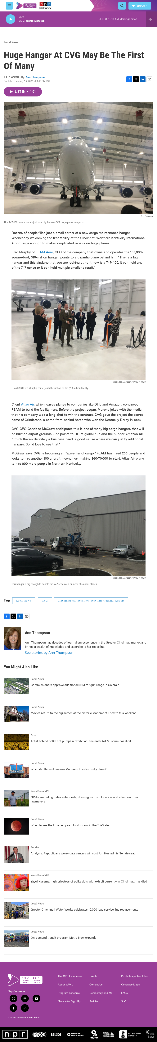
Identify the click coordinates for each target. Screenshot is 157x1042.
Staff (123, 1001)
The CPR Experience (70, 976)
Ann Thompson (35, 77)
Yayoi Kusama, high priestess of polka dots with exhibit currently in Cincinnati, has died (89, 881)
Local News (11, 42)
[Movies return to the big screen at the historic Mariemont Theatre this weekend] (16, 714)
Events (93, 976)
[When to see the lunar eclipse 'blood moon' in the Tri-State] (16, 826)
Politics (35, 847)
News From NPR (40, 791)
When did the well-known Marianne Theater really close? (68, 769)
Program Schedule (69, 992)
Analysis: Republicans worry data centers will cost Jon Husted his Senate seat (83, 853)
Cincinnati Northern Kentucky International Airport (91, 600)
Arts (33, 735)
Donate (141, 6)
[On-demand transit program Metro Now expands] (16, 938)
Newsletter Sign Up (69, 1001)
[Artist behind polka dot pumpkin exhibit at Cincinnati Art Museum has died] (16, 742)
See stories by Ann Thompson (49, 652)
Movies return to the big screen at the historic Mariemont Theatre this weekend (84, 713)
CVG (45, 600)
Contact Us (96, 984)
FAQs (124, 992)
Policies (93, 1001)
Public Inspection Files (134, 976)
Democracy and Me (100, 992)
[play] (10, 19)
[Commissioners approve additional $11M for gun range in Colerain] (16, 686)
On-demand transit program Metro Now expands (63, 937)
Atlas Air (27, 404)
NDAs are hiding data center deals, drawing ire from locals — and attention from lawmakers (84, 799)
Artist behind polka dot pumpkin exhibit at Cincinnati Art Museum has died (81, 741)
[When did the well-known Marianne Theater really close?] (16, 770)
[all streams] (151, 19)
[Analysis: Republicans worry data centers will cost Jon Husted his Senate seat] (16, 854)
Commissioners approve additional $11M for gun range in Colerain (75, 685)
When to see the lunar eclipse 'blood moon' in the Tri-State (70, 825)
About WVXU (65, 984)
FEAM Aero (44, 251)
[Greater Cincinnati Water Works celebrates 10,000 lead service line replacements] (16, 910)
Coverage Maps (130, 984)
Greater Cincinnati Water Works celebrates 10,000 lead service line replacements (84, 909)
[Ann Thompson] (12, 638)
